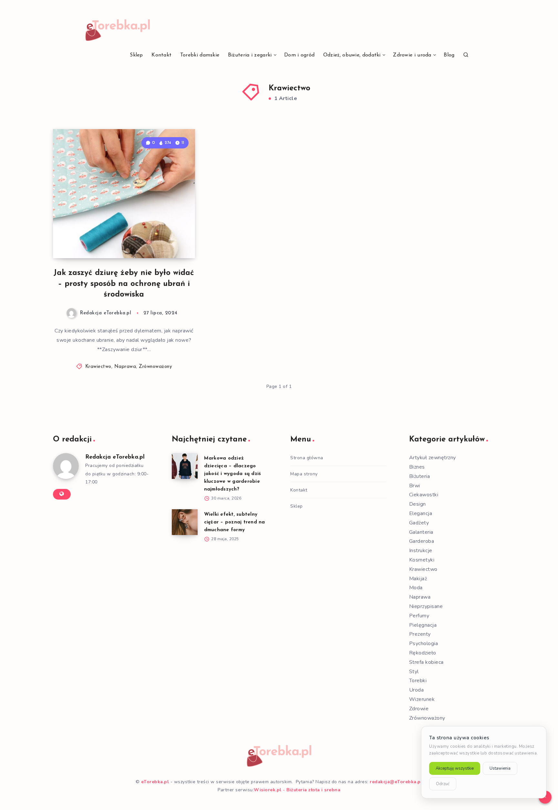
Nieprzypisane (426, 606)
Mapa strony (304, 474)
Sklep (136, 55)
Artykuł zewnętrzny (432, 457)
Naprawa (125, 366)
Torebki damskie (200, 55)
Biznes (417, 467)
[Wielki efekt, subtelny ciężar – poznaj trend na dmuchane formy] (185, 522)
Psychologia (423, 643)
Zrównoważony (155, 366)
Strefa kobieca (426, 662)
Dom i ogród (299, 55)
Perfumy (419, 615)
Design (417, 504)
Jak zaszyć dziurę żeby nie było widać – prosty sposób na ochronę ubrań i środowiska (124, 284)
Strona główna (306, 458)
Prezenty (420, 634)
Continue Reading (164, 238)
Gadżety (419, 522)
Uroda (416, 690)
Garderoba (421, 541)
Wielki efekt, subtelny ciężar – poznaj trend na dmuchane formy (234, 522)
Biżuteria (419, 476)
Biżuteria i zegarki (250, 55)
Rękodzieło (422, 652)
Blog (449, 55)
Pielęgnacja (423, 625)
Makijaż (418, 578)
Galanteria (421, 532)
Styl (414, 671)
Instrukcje (420, 550)
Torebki (418, 680)
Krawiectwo (98, 366)
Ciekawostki (424, 494)
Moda (416, 587)
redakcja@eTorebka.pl (396, 782)
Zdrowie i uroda (412, 55)
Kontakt (161, 55)
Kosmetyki (422, 559)
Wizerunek (422, 699)
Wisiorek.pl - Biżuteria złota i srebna (297, 790)
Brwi (414, 485)
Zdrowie (419, 708)
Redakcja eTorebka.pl (115, 457)
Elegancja (420, 513)
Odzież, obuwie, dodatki (352, 55)
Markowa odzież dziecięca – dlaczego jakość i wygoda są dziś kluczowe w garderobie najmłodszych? (232, 474)
